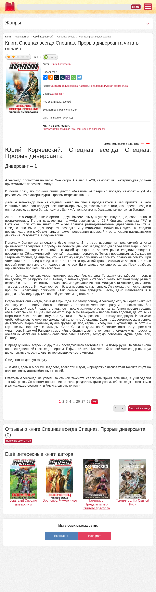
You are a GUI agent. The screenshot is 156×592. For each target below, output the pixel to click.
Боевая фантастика (76, 85)
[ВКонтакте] (45, 77)
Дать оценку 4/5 (23, 56)
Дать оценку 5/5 (27, 56)
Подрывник (62, 129)
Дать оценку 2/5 (13, 56)
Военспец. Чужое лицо (60, 500)
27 (83, 401)
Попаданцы (96, 85)
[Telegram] (79, 77)
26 (78, 401)
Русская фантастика (116, 85)
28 (88, 401)
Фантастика (22, 36)
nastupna (94, 401)
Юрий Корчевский (43, 36)
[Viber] (67, 77)
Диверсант (57, 93)
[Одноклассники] (50, 77)
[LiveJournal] (62, 77)
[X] (56, 77)
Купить (52, 57)
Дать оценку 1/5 (9, 56)
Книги (8, 36)
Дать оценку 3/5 (18, 56)
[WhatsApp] (73, 77)
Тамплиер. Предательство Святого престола (96, 504)
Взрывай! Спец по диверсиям (87, 129)
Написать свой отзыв (18, 440)
